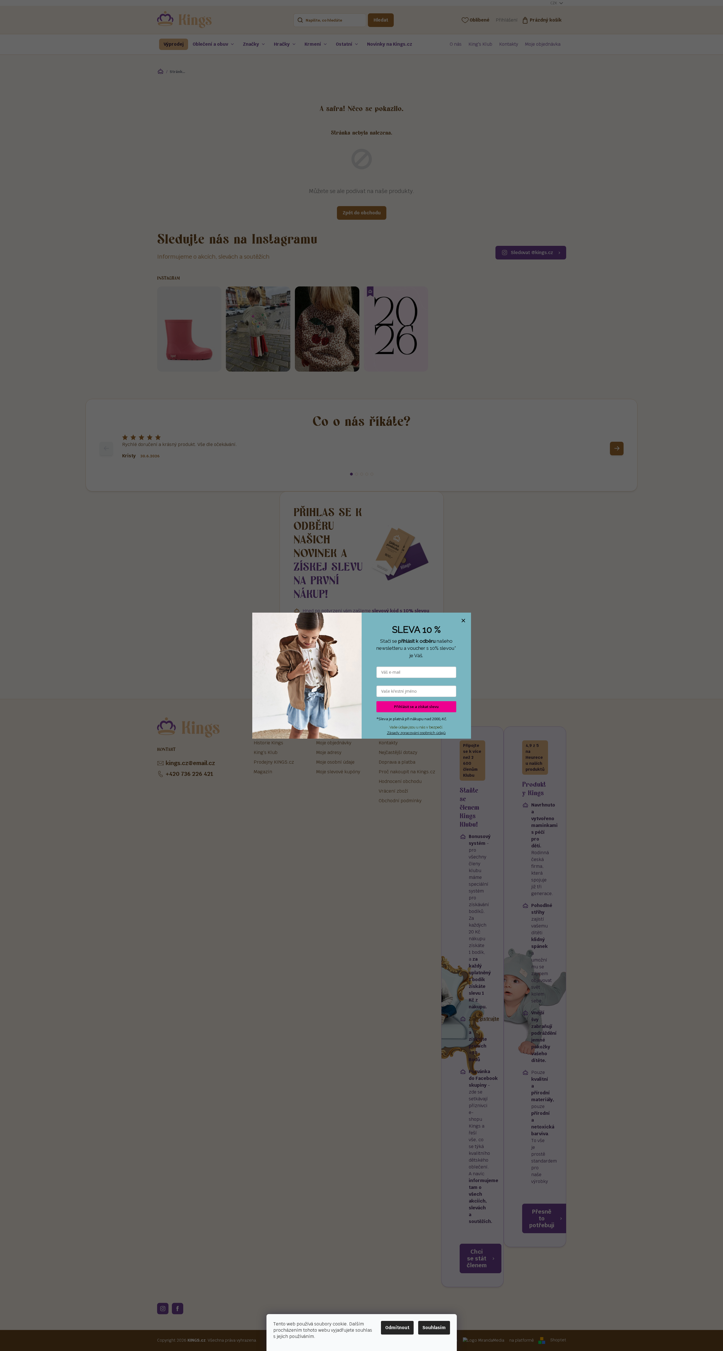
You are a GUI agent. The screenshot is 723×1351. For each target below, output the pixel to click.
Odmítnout (397, 1328)
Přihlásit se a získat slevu (416, 706)
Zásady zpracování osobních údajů (416, 733)
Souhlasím (434, 1328)
